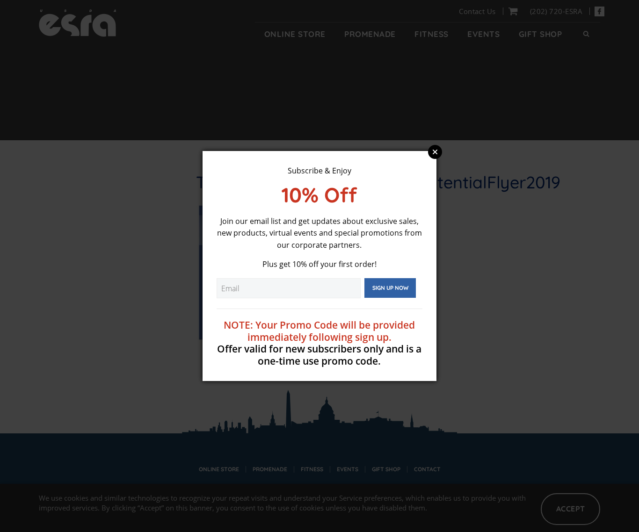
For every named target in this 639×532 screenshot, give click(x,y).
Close (435, 152)
